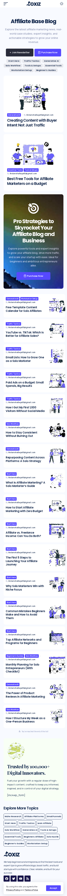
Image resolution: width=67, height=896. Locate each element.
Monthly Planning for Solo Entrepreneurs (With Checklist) (22, 668)
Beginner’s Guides (46, 70)
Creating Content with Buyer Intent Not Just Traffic (32, 123)
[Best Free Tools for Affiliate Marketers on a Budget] (33, 158)
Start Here (13, 60)
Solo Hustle (53, 836)
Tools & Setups (33, 65)
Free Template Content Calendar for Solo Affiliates (23, 309)
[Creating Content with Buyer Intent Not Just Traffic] (33, 99)
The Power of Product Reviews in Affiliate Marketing (25, 694)
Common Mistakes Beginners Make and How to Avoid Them (25, 614)
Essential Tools (53, 65)
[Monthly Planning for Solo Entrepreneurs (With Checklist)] (57, 664)
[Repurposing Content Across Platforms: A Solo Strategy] (57, 456)
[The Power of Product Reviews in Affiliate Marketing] (57, 691)
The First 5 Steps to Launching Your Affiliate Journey (21, 561)
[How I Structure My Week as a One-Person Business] (57, 716)
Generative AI (51, 60)
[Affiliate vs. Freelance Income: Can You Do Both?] (57, 531)
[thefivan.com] (33, 3)
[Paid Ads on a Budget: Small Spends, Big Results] (57, 381)
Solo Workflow (13, 65)
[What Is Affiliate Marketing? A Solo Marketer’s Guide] (57, 481)
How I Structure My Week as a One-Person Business (25, 720)
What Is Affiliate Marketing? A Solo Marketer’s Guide (25, 484)
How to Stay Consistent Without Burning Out (21, 434)
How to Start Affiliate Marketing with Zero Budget (24, 509)
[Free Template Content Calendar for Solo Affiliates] (57, 305)
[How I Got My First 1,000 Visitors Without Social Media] (57, 405)
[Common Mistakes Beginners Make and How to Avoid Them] (57, 611)
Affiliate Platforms (34, 816)
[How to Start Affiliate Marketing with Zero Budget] (57, 506)
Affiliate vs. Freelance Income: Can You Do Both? (23, 534)
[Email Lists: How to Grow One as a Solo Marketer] (57, 355)
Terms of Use (31, 890)
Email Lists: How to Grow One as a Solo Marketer (25, 359)
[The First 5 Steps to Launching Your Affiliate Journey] (57, 557)
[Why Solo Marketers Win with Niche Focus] (57, 584)
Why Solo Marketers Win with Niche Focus (25, 587)
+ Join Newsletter (19, 52)
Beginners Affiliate (34, 836)
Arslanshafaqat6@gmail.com (39, 115)
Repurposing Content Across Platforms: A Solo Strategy (25, 459)
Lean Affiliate (45, 823)
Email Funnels (54, 816)
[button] (53, 888)
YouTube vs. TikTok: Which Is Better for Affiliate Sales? (25, 334)
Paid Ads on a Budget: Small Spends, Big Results (24, 384)
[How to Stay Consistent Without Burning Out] (57, 431)
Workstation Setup (21, 70)
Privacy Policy (13, 890)
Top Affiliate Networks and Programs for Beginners (23, 641)
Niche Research (13, 816)
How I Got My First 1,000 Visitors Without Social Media (25, 409)
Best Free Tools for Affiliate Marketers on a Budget (30, 181)
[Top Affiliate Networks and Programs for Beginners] (57, 638)
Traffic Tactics (31, 60)
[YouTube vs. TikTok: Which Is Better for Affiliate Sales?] (57, 330)
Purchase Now (49, 52)
